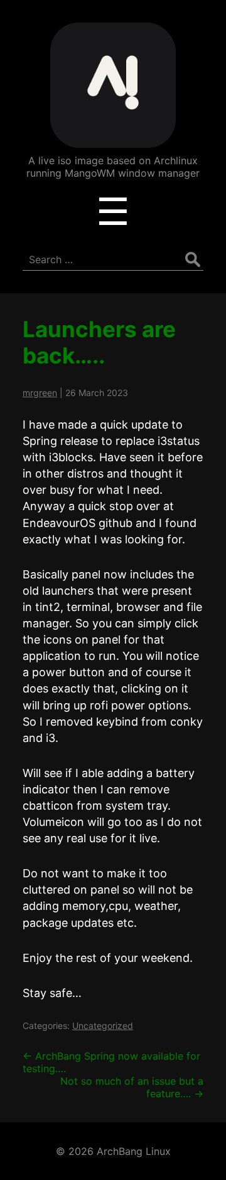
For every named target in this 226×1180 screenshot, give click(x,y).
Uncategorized (102, 1025)
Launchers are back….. (99, 342)
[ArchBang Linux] (113, 138)
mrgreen (40, 392)
